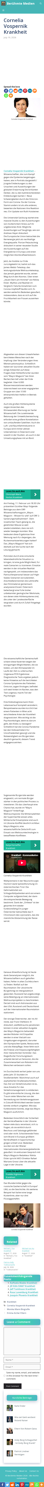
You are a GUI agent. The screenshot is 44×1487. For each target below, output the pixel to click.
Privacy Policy (11, 1471)
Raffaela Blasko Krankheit (23, 1282)
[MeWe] (30, 91)
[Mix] (35, 91)
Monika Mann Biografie (18, 1309)
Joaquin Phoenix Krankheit (24, 1295)
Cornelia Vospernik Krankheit (19, 171)
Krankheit (11, 1301)
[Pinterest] (25, 91)
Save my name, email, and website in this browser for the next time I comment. (22, 1375)
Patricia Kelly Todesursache (9, 1263)
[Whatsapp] (6, 95)
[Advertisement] (22, 62)
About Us (23, 1471)
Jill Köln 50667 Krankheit (22, 1286)
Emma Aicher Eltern (16, 1313)
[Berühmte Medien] (3, 3)
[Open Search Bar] (40, 3)
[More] (11, 95)
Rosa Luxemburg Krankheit (24, 1292)
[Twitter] (11, 91)
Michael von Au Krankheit (28, 1249)
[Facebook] (6, 91)
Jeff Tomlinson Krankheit (23, 1289)
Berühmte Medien (21, 3)
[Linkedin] (20, 91)
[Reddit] (15, 91)
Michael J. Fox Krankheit (9, 1249)
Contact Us (34, 1471)
